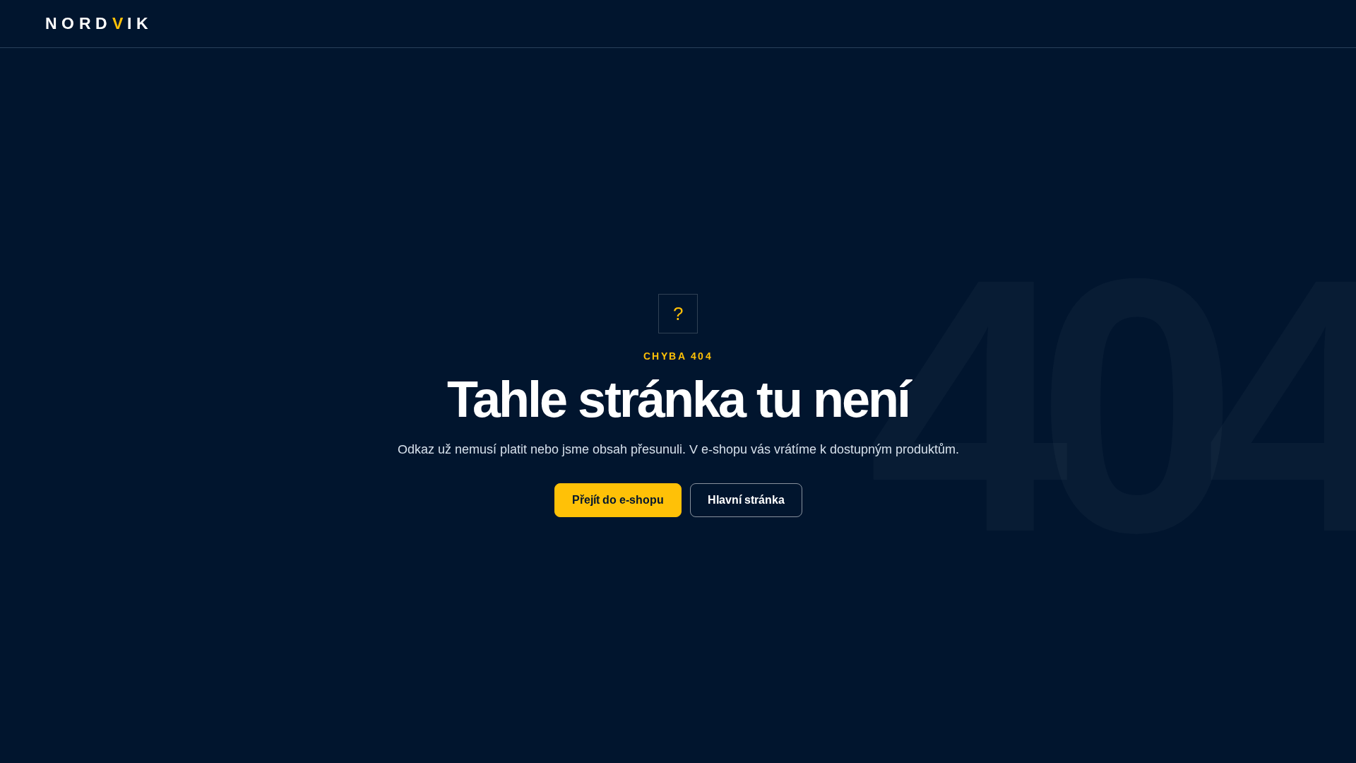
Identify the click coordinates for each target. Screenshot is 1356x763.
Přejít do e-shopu (618, 500)
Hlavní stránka (746, 500)
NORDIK (99, 23)
